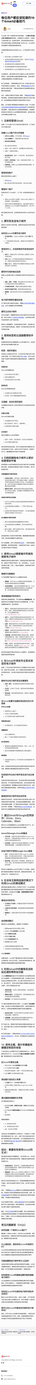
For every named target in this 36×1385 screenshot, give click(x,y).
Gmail (27, 136)
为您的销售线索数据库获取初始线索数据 (13, 107)
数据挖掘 (5, 1195)
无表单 (22, 543)
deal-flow (13, 1190)
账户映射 (24, 356)
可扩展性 (10, 1211)
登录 (15, 2)
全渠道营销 (20, 1202)
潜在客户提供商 (15, 1141)
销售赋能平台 (28, 86)
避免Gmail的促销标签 (25, 807)
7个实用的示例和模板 (17, 317)
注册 (15, 5)
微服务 (29, 95)
